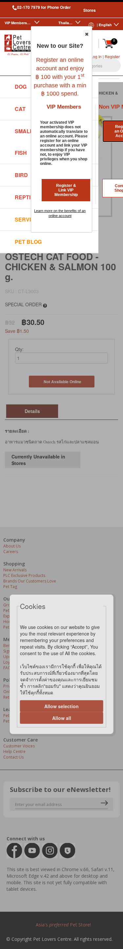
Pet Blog (28, 241)
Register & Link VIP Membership (66, 190)
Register (112, 56)
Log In (96, 56)
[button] (86, 33)
